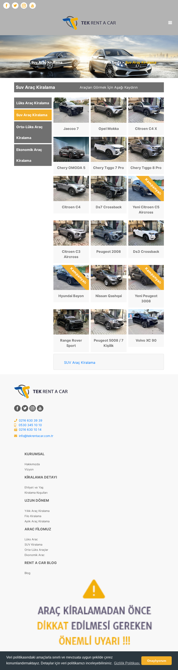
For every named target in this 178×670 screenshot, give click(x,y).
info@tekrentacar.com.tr (36, 436)
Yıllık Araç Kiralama (37, 511)
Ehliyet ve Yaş (34, 487)
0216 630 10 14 (29, 429)
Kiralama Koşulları (36, 492)
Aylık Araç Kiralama (37, 521)
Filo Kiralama (33, 516)
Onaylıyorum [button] (156, 660)
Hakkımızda (32, 464)
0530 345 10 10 (30, 425)
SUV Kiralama (33, 544)
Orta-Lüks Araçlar (36, 549)
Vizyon (29, 469)
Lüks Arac (31, 539)
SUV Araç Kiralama (79, 362)
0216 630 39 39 (30, 420)
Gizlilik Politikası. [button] (127, 663)
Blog (27, 573)
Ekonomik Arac (34, 555)
